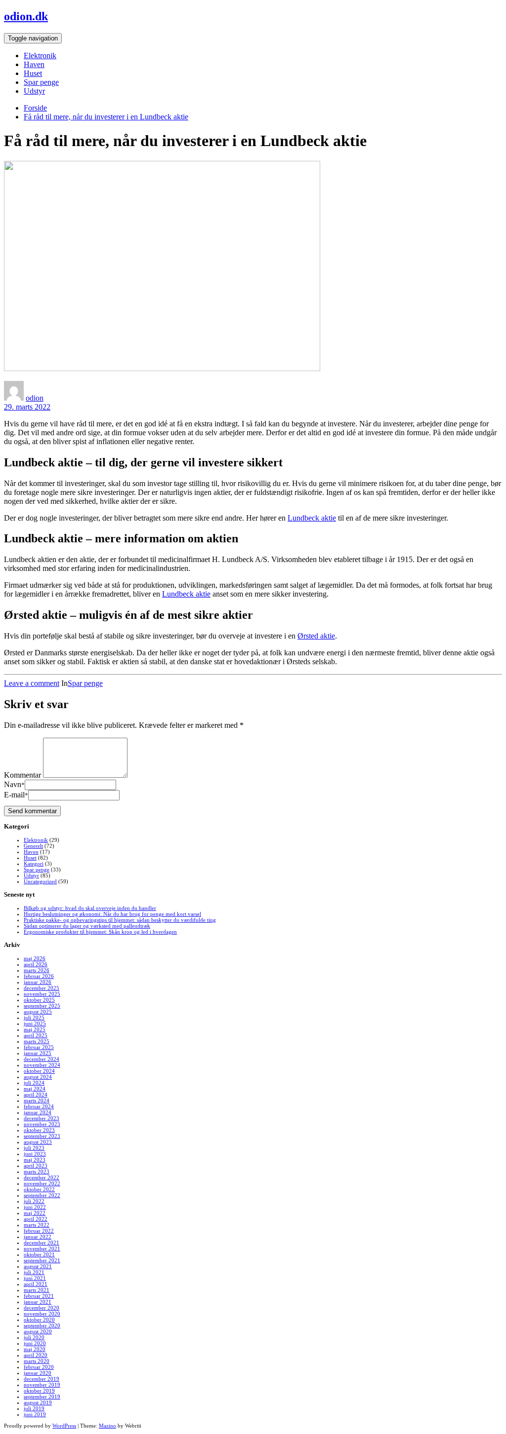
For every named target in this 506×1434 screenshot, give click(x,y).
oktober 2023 (39, 1130)
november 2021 (42, 1248)
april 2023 (35, 1166)
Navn (14, 784)
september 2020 (42, 1325)
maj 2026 (34, 958)
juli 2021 (34, 1272)
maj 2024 (34, 1089)
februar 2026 (39, 976)
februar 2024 (39, 1106)
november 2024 (42, 1065)
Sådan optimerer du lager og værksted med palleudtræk (87, 926)
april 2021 (35, 1284)
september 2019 (42, 1396)
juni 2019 (35, 1414)
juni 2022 (35, 1207)
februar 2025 (39, 1047)
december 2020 (41, 1308)
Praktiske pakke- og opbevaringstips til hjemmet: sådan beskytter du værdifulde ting (120, 920)
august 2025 (38, 1012)
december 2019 (41, 1379)
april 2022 (35, 1219)
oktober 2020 (39, 1319)
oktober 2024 (39, 1071)
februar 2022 (39, 1231)
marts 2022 (36, 1225)
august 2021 (38, 1266)
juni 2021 (35, 1278)
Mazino (107, 1426)
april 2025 (35, 1035)
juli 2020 (34, 1337)
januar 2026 (37, 982)
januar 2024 (37, 1112)
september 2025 (42, 1006)
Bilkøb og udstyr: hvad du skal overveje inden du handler (90, 908)
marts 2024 (36, 1100)
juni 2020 (35, 1343)
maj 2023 (34, 1160)
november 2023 (42, 1124)
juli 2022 (34, 1201)
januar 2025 (37, 1053)
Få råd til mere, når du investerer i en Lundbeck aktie (106, 117)
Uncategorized (40, 881)
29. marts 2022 (27, 407)
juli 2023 (34, 1148)
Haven (34, 64)
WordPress (64, 1426)
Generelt (33, 846)
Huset (33, 73)
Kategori (33, 864)
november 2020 (42, 1314)
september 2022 (42, 1195)
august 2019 (38, 1402)
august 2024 (38, 1077)
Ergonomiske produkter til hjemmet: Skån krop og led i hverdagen (100, 932)
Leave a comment (31, 683)
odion (34, 398)
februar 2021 (39, 1296)
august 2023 (38, 1142)
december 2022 (41, 1177)
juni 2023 (35, 1154)
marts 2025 (36, 1041)
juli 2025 (34, 1017)
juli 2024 (34, 1083)
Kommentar (22, 775)
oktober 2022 (39, 1189)
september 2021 (42, 1260)
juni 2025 (35, 1023)
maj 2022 (34, 1213)
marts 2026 (36, 970)
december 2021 (41, 1242)
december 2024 (41, 1059)
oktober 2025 (39, 1000)
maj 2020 (34, 1349)
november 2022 (42, 1183)
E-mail (16, 795)
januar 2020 (37, 1373)
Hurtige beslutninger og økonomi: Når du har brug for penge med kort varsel (112, 914)
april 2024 (35, 1094)
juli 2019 (34, 1408)
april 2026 (35, 964)
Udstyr (34, 91)
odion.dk (26, 16)
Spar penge (41, 82)
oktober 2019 (39, 1391)
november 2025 (42, 994)
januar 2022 (37, 1237)
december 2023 (41, 1118)
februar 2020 (39, 1367)
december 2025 (41, 988)
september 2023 (42, 1136)
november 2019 (42, 1385)
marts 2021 (36, 1290)
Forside (35, 108)
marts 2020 (36, 1361)
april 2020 (35, 1355)
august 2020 (38, 1331)
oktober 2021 (39, 1254)
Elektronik (40, 55)
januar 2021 (37, 1302)
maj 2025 (34, 1029)
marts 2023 (36, 1171)
